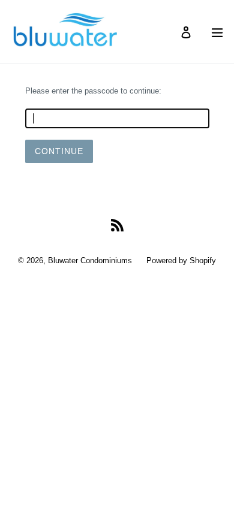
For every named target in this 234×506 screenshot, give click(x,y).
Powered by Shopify (181, 260)
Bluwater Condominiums (90, 260)
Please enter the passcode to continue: (93, 90)
